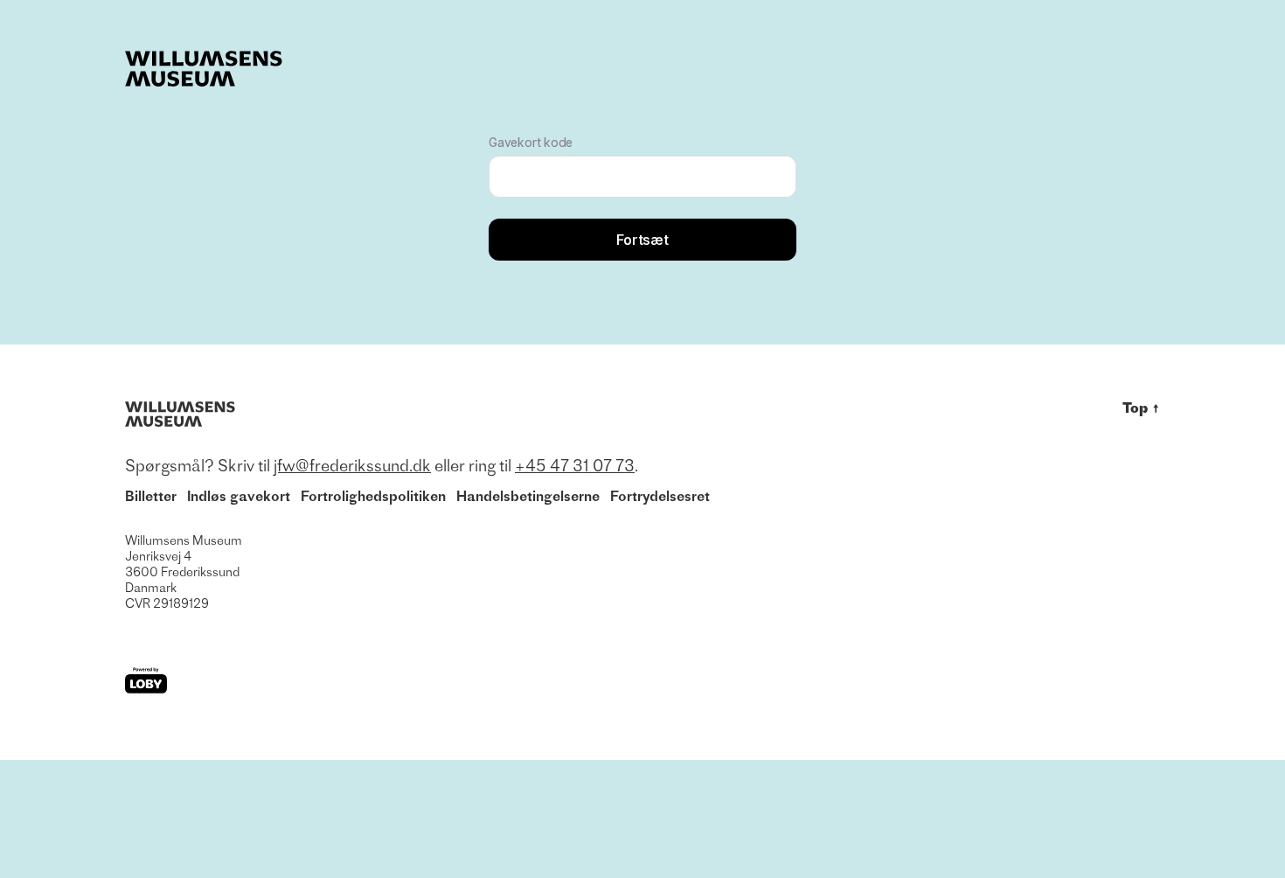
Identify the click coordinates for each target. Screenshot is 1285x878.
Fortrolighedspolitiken (373, 496)
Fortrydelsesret (660, 496)
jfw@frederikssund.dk (352, 466)
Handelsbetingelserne (528, 496)
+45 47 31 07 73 (575, 466)
